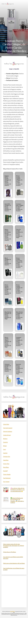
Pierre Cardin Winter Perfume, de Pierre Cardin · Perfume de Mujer (8, 342)
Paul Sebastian (7, 478)
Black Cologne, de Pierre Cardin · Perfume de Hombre (8, 261)
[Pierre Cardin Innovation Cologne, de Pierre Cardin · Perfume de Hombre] (19, 274)
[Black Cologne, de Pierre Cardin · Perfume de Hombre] (8, 272)
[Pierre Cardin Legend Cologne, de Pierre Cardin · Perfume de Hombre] (19, 192)
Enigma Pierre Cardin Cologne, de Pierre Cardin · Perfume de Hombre (8, 180)
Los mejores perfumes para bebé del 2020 (13, 557)
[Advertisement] (14, 22)
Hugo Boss (5, 460)
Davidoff (5, 471)
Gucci (4, 449)
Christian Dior (6, 456)
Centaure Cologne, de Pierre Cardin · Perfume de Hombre (8, 368)
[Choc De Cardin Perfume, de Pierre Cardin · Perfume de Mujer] (19, 245)
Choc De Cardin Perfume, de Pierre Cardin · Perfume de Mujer (19, 233)
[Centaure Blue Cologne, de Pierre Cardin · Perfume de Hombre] (19, 218)
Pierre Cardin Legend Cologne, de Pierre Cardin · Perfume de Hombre (19, 180)
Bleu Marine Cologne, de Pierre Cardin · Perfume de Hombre (19, 315)
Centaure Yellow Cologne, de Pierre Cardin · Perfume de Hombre (19, 341)
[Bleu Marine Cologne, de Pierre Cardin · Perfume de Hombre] (19, 326)
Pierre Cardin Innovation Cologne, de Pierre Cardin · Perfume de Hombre (19, 262)
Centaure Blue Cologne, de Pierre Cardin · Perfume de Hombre (19, 207)
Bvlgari (5, 446)
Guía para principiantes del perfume (14, 563)
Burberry (5, 438)
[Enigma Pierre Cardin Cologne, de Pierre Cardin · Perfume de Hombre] (8, 193)
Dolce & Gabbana (7, 431)
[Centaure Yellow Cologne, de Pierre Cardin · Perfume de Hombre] (19, 353)
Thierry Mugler (6, 474)
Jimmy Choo (6, 463)
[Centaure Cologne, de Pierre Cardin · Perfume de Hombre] (8, 378)
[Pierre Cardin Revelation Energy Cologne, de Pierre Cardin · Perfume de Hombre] (8, 247)
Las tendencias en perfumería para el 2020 (13, 568)
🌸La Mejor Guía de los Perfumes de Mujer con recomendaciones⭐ (17, 489)
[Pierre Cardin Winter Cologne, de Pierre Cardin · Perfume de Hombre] (8, 301)
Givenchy (5, 442)
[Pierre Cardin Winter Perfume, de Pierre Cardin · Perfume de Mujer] (8, 354)
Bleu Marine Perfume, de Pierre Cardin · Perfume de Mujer (8, 315)
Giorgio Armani (7, 435)
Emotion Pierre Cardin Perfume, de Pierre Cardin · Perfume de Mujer (19, 369)
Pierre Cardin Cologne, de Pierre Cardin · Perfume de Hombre (19, 289)
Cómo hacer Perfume (9, 552)
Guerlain (5, 453)
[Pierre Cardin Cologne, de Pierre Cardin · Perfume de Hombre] (19, 300)
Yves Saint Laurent (7, 428)
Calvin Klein (6, 424)
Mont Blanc (6, 467)
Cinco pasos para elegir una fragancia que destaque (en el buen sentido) (13, 545)
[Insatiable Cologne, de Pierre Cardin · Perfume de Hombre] (8, 218)
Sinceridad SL (12, 611)
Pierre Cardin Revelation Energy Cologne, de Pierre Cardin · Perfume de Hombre (8, 235)
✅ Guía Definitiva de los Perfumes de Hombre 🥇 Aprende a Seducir (17, 500)
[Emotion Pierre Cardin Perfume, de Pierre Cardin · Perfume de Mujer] (19, 381)
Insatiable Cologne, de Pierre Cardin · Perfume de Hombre (8, 207)
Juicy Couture (6, 481)
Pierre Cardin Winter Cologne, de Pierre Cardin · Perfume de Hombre (8, 289)
